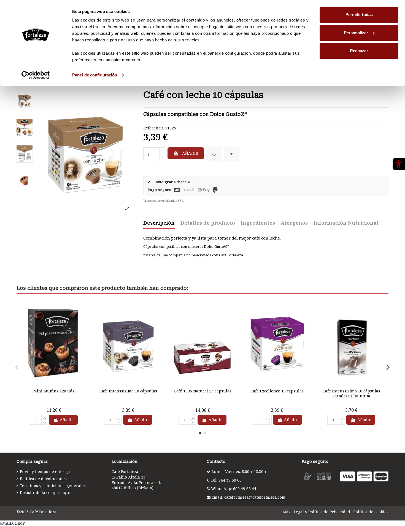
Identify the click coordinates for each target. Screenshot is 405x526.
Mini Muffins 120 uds (53, 391)
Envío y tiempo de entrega (45, 471)
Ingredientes (258, 223)
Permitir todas (359, 14)
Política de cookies (370, 511)
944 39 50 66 (230, 480)
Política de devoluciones (43, 478)
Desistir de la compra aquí (45, 492)
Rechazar (359, 50)
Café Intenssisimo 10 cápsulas (128, 391)
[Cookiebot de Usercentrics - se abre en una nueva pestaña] (36, 75)
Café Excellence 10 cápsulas (277, 391)
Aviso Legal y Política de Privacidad (316, 511)
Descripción (159, 223)
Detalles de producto (207, 223)
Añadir (190, 153)
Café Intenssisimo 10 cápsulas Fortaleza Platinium (351, 393)
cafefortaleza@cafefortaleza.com (254, 497)
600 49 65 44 (244, 488)
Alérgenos (294, 223)
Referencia (153, 128)
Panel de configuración (94, 75)
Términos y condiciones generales (53, 485)
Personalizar (356, 32)
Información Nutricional (346, 223)
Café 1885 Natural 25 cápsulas (202, 391)
